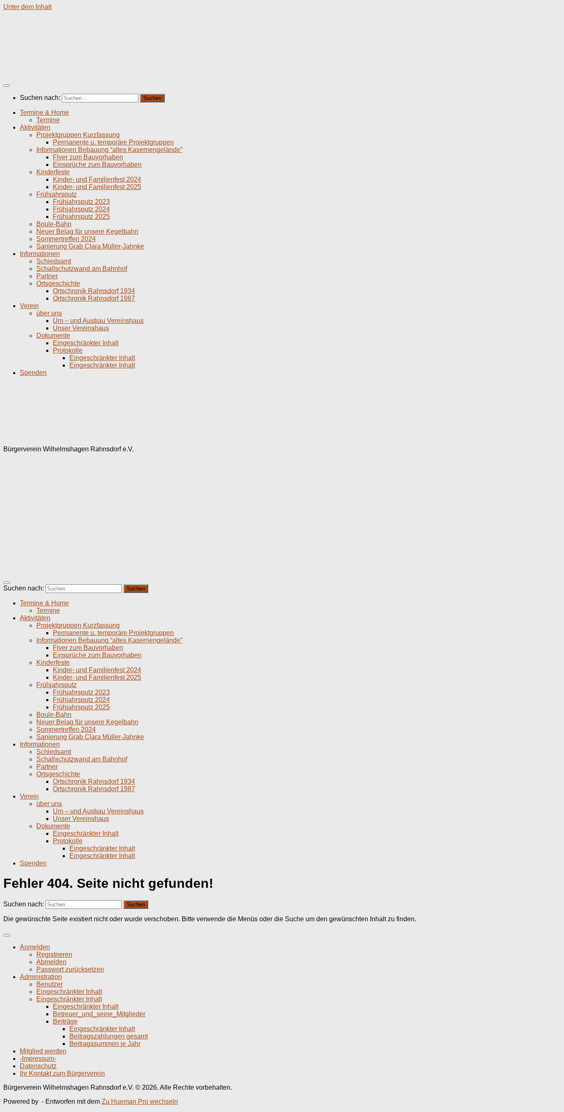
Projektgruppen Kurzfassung (78, 134)
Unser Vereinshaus (81, 328)
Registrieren (54, 954)
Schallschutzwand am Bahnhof (81, 268)
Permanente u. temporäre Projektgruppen (113, 142)
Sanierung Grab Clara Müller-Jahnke (90, 246)
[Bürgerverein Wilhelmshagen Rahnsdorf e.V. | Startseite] (121, 69)
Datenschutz (38, 1065)
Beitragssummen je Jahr (104, 1043)
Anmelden (35, 947)
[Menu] (6, 85)
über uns (49, 313)
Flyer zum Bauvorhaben (88, 157)
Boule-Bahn (53, 224)
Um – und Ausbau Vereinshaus (98, 320)
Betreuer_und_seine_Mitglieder (99, 1013)
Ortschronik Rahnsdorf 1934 (94, 290)
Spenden (33, 372)
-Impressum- (38, 1058)
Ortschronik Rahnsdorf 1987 (94, 298)
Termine (48, 119)
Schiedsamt (53, 261)
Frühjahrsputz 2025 (81, 216)
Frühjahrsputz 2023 (81, 201)
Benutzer (49, 984)
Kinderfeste (53, 171)
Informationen (40, 253)
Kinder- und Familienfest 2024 (97, 179)
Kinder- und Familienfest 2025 (97, 186)
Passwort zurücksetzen (70, 969)
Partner (47, 276)
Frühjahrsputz (56, 194)
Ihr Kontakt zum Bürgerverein (62, 1073)
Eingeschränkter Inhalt (85, 342)
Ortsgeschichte (58, 283)
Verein (29, 305)
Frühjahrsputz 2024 (81, 209)
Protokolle (68, 350)
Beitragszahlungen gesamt (108, 1036)
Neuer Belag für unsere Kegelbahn (87, 231)
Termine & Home (44, 112)
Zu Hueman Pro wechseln (140, 1101)
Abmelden (51, 961)
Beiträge (65, 1021)
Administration (41, 976)
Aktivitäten (35, 127)
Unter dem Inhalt (27, 6)
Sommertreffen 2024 (66, 238)
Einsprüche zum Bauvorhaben (97, 164)
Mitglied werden (43, 1051)
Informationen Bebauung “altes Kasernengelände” (109, 149)
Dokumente (53, 335)
